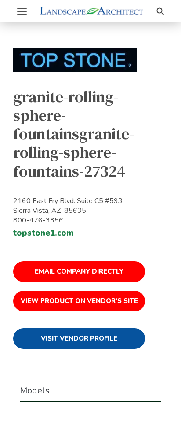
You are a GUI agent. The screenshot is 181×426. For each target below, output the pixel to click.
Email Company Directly (79, 271)
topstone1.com (43, 233)
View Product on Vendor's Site (79, 300)
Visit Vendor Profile (79, 338)
